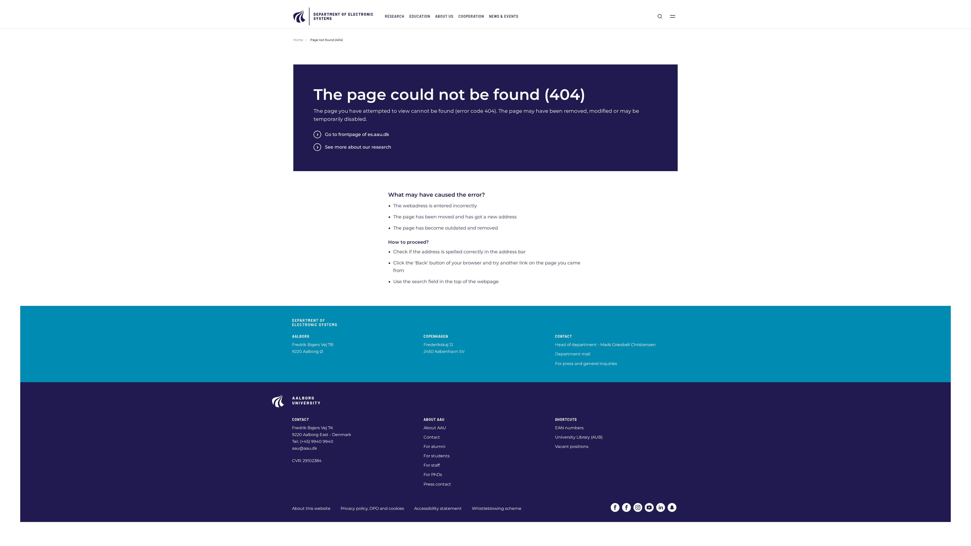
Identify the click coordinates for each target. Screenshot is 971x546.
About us (444, 16)
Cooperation (471, 16)
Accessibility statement (438, 508)
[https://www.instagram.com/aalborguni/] (637, 507)
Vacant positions (571, 446)
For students (437, 455)
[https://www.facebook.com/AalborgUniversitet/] (615, 507)
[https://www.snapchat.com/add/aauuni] (672, 507)
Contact (432, 437)
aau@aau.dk (304, 448)
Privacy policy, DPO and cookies (372, 508)
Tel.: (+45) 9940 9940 (312, 441)
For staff (432, 465)
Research (394, 16)
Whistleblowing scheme (496, 508)
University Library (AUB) (579, 437)
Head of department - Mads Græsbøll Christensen (605, 344)
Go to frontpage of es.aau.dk (357, 134)
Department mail (572, 354)
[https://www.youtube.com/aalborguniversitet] (649, 507)
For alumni (434, 446)
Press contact (437, 484)
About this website (311, 508)
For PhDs (433, 474)
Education (419, 16)
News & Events (503, 16)
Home (298, 40)
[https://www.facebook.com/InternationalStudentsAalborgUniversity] (626, 507)
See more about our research (358, 147)
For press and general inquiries (586, 363)
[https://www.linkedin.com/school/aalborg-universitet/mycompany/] (660, 507)
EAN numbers (569, 427)
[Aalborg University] (299, 16)
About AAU (435, 427)
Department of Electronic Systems (344, 16)
